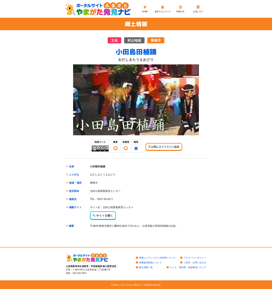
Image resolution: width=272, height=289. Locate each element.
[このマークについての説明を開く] (100, 148)
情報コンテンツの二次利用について (157, 257)
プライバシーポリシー (194, 257)
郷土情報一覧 (146, 267)
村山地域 (134, 40)
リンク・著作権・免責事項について (188, 267)
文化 (114, 40)
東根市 (156, 40)
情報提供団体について (150, 262)
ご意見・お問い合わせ (194, 262)
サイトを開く (104, 215)
